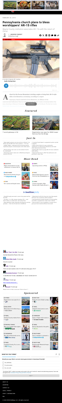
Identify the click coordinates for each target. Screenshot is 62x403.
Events (35, 163)
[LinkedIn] (46, 35)
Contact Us (6, 387)
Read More (31, 104)
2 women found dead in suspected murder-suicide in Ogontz (45, 143)
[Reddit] (49, 35)
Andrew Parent (16, 34)
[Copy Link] (58, 35)
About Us (5, 382)
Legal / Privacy (7, 390)
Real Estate (8, 306)
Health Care (36, 342)
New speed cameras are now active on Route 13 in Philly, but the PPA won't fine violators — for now (16, 143)
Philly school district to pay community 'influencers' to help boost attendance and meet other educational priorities (44, 147)
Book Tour (36, 297)
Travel (35, 306)
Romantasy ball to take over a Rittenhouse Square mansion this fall (16, 153)
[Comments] (52, 35)
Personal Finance (10, 324)
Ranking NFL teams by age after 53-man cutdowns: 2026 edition (45, 150)
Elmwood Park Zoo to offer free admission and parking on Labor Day (44, 153)
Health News (8, 172)
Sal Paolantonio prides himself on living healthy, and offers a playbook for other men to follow (44, 200)
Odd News (8, 39)
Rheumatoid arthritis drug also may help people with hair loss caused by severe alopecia (44, 197)
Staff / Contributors (9, 393)
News (12, 12)
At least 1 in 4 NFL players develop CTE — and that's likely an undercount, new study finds (15, 200)
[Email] (55, 35)
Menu (59, 12)
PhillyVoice (4, 12)
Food (6, 181)
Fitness (7, 297)
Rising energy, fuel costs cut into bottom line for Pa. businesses (16, 150)
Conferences (8, 333)
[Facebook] (40, 35)
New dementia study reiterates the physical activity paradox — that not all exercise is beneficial (16, 203)
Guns (13, 39)
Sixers (35, 181)
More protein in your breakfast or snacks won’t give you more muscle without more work (44, 203)
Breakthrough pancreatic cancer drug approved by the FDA (16, 197)
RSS (4, 396)
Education (8, 163)
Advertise (5, 385)
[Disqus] (31, 228)
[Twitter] (43, 35)
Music (35, 172)
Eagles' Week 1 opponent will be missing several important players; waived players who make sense (16, 146)
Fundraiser (36, 315)
